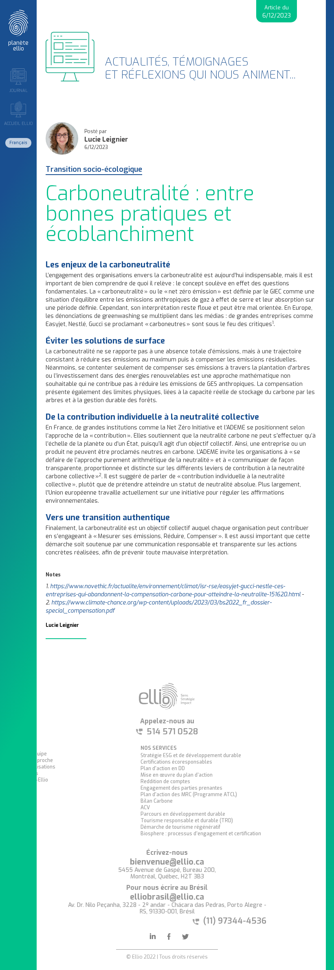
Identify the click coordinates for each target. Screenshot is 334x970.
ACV (145, 807)
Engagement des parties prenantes (181, 788)
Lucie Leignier (106, 139)
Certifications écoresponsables (176, 762)
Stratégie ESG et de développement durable (191, 755)
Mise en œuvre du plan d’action (177, 775)
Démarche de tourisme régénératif (180, 827)
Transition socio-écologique (94, 170)
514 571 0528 (172, 732)
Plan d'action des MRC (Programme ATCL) (189, 794)
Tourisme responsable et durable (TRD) (187, 820)
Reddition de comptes (165, 781)
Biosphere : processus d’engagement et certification (201, 833)
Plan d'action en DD (163, 768)
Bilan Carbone (157, 801)
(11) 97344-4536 (234, 920)
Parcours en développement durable (183, 814)
